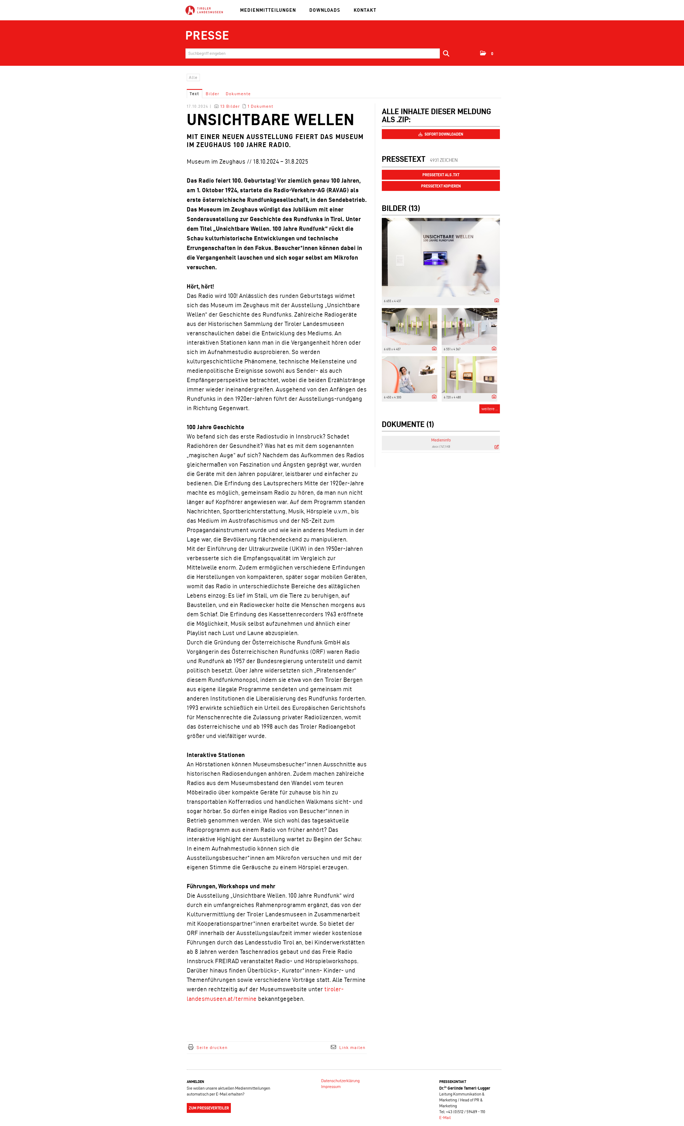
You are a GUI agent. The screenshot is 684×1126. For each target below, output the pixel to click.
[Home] (204, 10)
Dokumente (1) (408, 424)
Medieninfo (441, 440)
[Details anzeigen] (495, 300)
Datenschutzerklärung (340, 1080)
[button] (487, 53)
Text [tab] (194, 93)
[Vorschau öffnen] (441, 257)
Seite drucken (212, 1047)
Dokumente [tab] (238, 93)
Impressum (331, 1086)
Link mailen (352, 1047)
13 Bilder (230, 106)
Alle (193, 77)
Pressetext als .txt (440, 175)
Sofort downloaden (443, 134)
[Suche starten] (446, 53)
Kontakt (365, 10)
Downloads (324, 10)
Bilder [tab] (212, 93)
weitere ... (489, 408)
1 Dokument (260, 106)
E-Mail (445, 1117)
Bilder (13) (401, 208)
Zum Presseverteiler (209, 1108)
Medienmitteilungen (268, 10)
